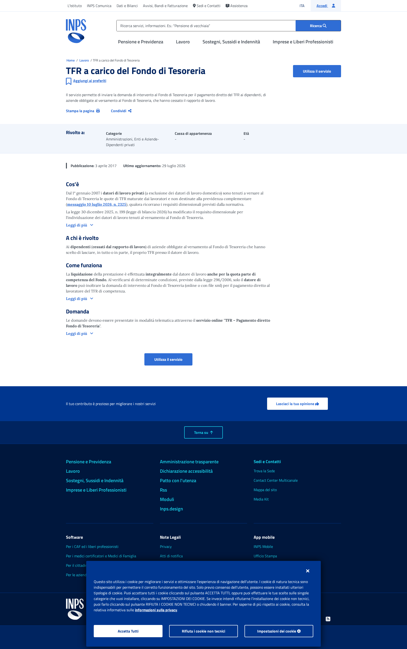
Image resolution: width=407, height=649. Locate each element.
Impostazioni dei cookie (277, 631)
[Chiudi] (307, 571)
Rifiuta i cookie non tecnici (203, 631)
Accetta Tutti (128, 631)
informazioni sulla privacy (156, 610)
